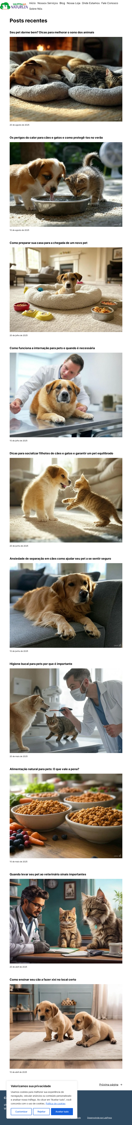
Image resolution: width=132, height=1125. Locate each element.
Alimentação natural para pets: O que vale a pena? (44, 769)
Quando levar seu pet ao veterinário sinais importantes (48, 874)
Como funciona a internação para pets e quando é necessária (52, 348)
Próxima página (110, 1084)
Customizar (21, 1111)
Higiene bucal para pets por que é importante (41, 663)
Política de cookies (55, 1103)
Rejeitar (41, 1111)
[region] (41, 1100)
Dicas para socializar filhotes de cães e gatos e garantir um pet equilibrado (61, 453)
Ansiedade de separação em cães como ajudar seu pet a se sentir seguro (60, 558)
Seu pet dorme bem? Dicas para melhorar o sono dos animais (52, 32)
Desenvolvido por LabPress (99, 1117)
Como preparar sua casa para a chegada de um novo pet (48, 243)
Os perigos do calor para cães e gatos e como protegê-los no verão (56, 137)
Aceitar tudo (62, 1111)
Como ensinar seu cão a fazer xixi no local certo (43, 979)
